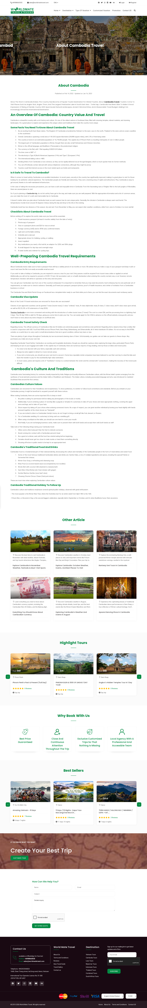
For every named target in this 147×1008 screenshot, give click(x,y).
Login (123, 2)
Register (133, 2)
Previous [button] (8, 677)
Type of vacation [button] (83, 10)
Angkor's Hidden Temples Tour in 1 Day (72, 682)
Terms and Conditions (61, 958)
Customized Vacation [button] (101, 10)
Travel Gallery (58, 967)
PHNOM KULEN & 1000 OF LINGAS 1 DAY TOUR (28, 683)
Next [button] (139, 677)
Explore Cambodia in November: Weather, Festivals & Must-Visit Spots (29, 566)
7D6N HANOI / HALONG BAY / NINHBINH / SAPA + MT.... (73, 811)
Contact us (57, 970)
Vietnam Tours (91, 954)
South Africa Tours (92, 976)
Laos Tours (89, 961)
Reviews (56, 961)
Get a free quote (41, 926)
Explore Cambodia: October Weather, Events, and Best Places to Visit (72, 566)
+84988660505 (17, 2)
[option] (30, 675)
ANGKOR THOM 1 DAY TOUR (110, 682)
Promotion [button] (116, 10)
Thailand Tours (91, 970)
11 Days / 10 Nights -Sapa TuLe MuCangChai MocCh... (25, 811)
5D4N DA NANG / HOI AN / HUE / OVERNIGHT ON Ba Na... (112, 811)
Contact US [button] (127, 10)
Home (101, 1004)
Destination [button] (67, 10)
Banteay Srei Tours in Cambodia (113, 565)
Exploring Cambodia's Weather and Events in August (71, 613)
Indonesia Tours (91, 967)
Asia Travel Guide (59, 964)
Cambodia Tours (91, 958)
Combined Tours (91, 973)
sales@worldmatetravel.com (39, 2)
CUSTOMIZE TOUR (19, 858)
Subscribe (114, 971)
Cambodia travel (111, 101)
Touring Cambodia (18, 312)
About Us (57, 954)
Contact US (132, 1004)
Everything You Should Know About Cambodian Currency (28, 613)
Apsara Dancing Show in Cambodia (114, 612)
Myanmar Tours (91, 964)
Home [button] (56, 10)
